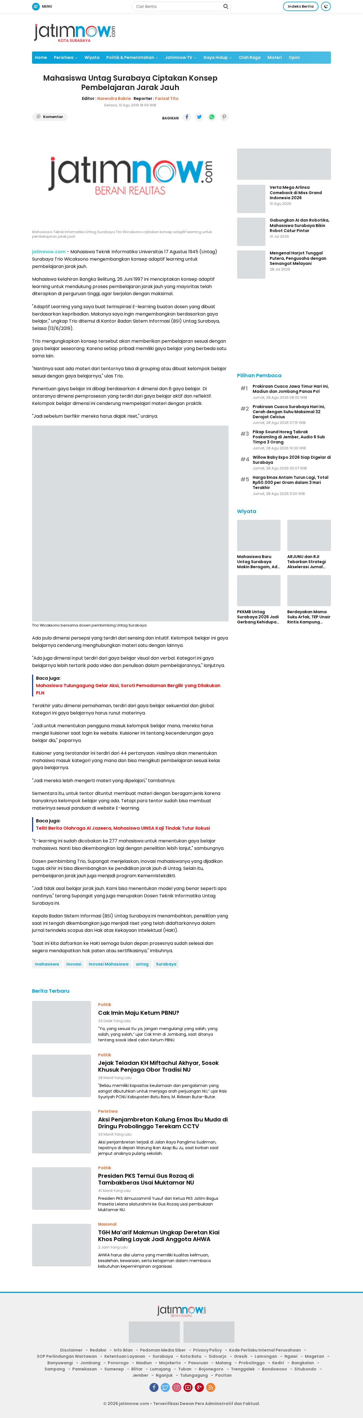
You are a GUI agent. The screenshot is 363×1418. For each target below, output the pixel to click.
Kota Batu (190, 1356)
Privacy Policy (207, 1350)
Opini (294, 57)
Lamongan (266, 1356)
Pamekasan (84, 1369)
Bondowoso (274, 1369)
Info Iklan (123, 1350)
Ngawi (290, 1356)
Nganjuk (164, 1375)
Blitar (137, 1369)
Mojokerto (170, 1363)
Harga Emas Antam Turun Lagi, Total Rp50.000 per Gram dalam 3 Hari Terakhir (290, 482)
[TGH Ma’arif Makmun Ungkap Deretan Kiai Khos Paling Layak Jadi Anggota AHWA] (61, 1245)
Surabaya (166, 964)
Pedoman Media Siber (163, 1350)
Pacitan (223, 1375)
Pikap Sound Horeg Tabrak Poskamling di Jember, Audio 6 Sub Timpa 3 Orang (289, 437)
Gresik (240, 1356)
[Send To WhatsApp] (212, 117)
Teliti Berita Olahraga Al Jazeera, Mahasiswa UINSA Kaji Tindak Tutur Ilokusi (123, 828)
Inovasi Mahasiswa (108, 964)
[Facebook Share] (187, 117)
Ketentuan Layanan (124, 1356)
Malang (223, 1363)
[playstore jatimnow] (154, 1334)
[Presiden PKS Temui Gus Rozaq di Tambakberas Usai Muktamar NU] (61, 1188)
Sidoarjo (218, 1356)
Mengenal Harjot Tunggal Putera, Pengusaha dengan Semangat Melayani (298, 258)
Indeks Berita (301, 6)
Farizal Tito (167, 98)
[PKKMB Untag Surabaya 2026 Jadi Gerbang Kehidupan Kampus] (259, 590)
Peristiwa (63, 57)
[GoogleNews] (199, 1387)
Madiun (144, 1363)
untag (142, 964)
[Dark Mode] (326, 6)
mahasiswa (47, 964)
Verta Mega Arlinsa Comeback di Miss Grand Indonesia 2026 (296, 192)
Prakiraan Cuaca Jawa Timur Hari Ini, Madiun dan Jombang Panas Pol (291, 388)
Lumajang (160, 1369)
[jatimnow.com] (74, 32)
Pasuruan (198, 1363)
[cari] (225, 7)
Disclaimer (71, 1350)
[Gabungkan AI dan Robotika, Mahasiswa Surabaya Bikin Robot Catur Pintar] (251, 232)
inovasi (73, 964)
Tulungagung (194, 1375)
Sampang (55, 1369)
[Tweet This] (199, 117)
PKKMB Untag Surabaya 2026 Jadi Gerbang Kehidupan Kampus (258, 617)
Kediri (278, 1363)
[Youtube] (188, 1387)
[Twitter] (165, 1387)
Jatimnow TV (178, 57)
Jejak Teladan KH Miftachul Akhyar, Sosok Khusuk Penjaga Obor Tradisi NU (158, 1066)
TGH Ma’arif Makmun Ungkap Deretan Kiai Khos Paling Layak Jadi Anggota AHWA (159, 1236)
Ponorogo (118, 1363)
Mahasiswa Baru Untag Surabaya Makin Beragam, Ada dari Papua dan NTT (258, 561)
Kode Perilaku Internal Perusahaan (265, 1350)
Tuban (184, 1369)
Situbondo (305, 1369)
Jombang (90, 1363)
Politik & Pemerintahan (130, 57)
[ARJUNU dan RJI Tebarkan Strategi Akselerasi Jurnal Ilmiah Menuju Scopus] (309, 535)
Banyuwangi (60, 1363)
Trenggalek (243, 1369)
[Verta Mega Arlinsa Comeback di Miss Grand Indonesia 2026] (251, 199)
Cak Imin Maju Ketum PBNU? (138, 1012)
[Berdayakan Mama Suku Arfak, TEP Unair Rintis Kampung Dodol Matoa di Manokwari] (309, 590)
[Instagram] (176, 1387)
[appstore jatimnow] (209, 1334)
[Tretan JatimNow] (284, 163)
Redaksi (98, 1350)
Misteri (274, 57)
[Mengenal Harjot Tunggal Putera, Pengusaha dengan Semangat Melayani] (251, 264)
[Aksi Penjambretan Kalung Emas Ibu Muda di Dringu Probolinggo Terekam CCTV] (61, 1132)
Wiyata (92, 57)
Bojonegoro (211, 1369)
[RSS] (210, 1387)
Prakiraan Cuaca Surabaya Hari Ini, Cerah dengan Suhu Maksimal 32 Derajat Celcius (289, 411)
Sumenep (114, 1369)
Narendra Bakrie (114, 98)
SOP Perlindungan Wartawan (67, 1356)
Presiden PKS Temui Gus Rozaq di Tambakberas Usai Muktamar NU (146, 1179)
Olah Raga (250, 57)
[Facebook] (154, 1387)
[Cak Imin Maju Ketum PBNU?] (61, 1022)
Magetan (314, 1356)
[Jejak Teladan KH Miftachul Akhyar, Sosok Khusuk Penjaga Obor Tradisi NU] (61, 1076)
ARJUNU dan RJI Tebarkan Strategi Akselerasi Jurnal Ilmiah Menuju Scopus (306, 561)
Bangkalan (303, 1363)
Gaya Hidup (215, 57)
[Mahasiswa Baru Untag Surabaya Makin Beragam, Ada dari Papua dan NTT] (259, 535)
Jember (140, 1375)
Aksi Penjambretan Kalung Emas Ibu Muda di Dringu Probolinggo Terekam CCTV (163, 1123)
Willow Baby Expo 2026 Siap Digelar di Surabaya (292, 459)
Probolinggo (252, 1363)
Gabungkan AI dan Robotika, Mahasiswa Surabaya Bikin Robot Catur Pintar (300, 225)
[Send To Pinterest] (224, 117)
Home (41, 57)
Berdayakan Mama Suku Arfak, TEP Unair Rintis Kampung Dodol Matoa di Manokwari (308, 617)
